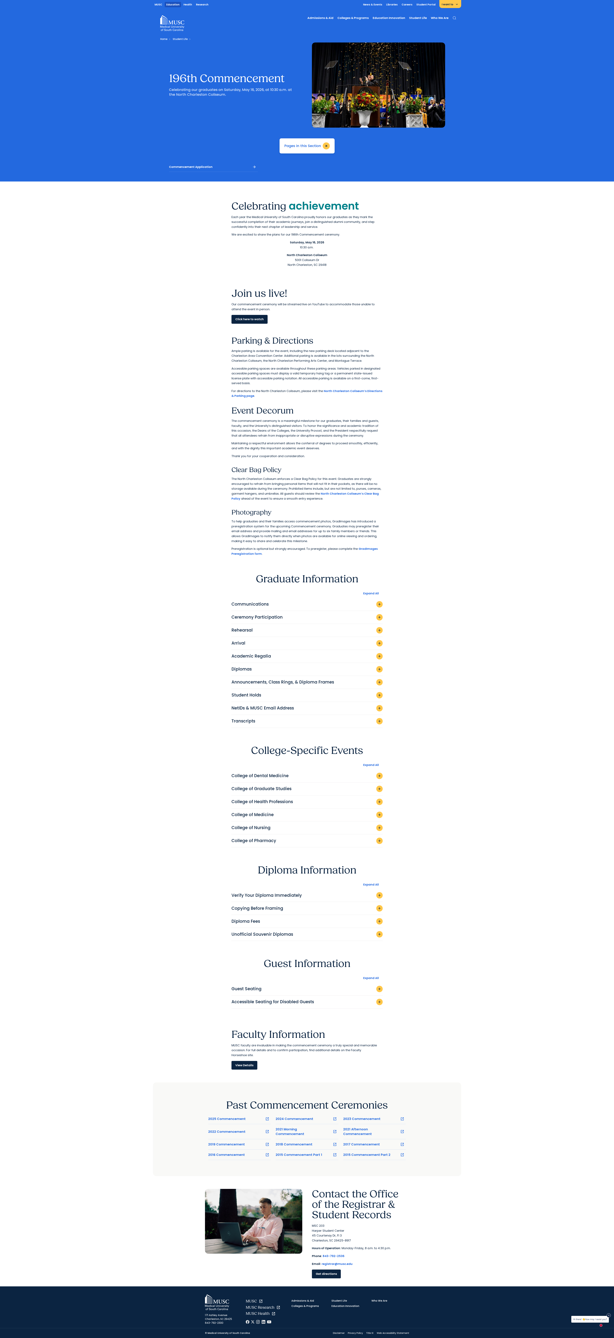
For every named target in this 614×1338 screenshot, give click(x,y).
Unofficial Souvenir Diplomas (306, 934)
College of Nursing (306, 828)
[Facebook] (247, 1322)
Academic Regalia (306, 656)
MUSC (158, 4)
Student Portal (425, 4)
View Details (244, 1065)
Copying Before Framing (306, 908)
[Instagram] (258, 1322)
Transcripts (306, 721)
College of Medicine (306, 815)
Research (202, 4)
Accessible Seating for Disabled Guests (306, 1002)
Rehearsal (306, 630)
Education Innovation (389, 18)
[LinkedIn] (263, 1322)
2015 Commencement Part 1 (306, 1154)
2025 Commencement (238, 1119)
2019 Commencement (238, 1144)
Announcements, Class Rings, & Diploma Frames (306, 682)
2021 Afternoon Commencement (373, 1131)
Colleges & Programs (353, 18)
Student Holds (306, 695)
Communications (306, 604)
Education (172, 4)
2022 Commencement (238, 1131)
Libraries (392, 4)
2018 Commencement (306, 1144)
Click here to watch (249, 319)
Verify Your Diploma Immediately (306, 895)
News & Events (372, 4)
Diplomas (306, 669)
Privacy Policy (355, 1333)
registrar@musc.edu (337, 1264)
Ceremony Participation (306, 617)
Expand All (371, 593)
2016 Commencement (238, 1154)
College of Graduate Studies (306, 789)
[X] (252, 1321)
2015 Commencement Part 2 (373, 1154)
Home (163, 39)
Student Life (418, 18)
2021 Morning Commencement (306, 1131)
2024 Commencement (306, 1119)
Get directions (326, 1274)
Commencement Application (212, 167)
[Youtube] (269, 1321)
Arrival (306, 643)
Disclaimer (339, 1333)
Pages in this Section (306, 146)
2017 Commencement (373, 1144)
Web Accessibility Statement (393, 1333)
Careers (407, 4)
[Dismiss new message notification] (609, 1315)
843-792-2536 (333, 1256)
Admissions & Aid (320, 18)
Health (187, 4)
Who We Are (440, 18)
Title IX (370, 1333)
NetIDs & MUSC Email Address (306, 708)
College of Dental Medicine (306, 776)
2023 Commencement (373, 1119)
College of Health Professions (306, 802)
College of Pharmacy (306, 841)
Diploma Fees (306, 921)
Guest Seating (306, 989)
